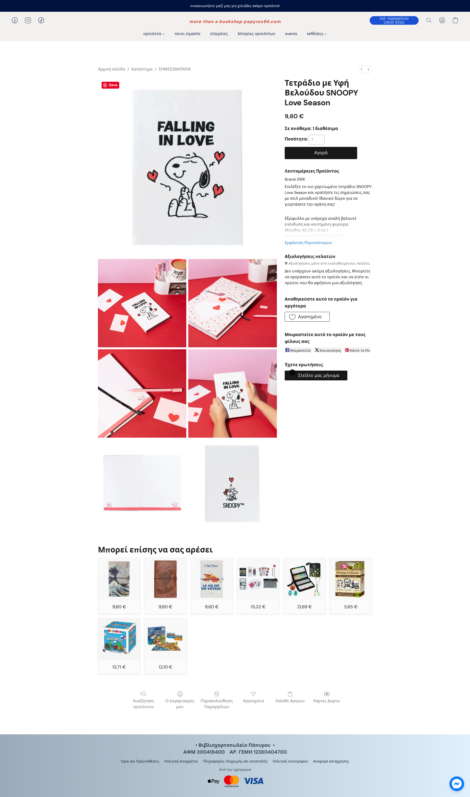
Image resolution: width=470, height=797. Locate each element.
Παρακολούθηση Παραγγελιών (217, 703)
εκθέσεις (315, 33)
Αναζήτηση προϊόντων (143, 703)
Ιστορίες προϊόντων (256, 33)
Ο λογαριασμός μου (179, 703)
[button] (235, 21)
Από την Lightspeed (235, 769)
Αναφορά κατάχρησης (331, 761)
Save (113, 84)
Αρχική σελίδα (111, 69)
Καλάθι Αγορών (290, 700)
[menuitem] (361, 69)
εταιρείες (219, 33)
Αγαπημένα (253, 700)
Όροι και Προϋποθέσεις (140, 761)
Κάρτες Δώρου (326, 700)
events (291, 33)
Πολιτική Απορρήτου (181, 761)
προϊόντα (152, 33)
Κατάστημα (142, 69)
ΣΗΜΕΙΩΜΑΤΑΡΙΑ (175, 69)
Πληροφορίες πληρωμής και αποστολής (235, 761)
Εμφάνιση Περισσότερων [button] (308, 242)
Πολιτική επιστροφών (290, 761)
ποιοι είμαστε (187, 33)
